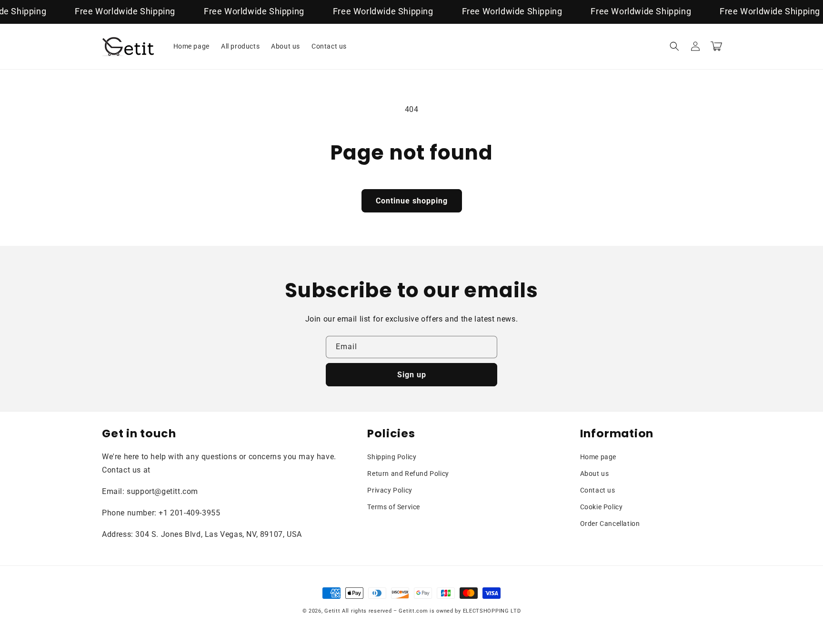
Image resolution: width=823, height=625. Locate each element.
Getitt (332, 611)
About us (594, 473)
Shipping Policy (391, 457)
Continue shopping (412, 200)
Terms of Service (393, 507)
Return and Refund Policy (408, 473)
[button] (674, 46)
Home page (598, 457)
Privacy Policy (389, 490)
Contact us (597, 490)
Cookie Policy (601, 507)
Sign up (411, 374)
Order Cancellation (610, 523)
